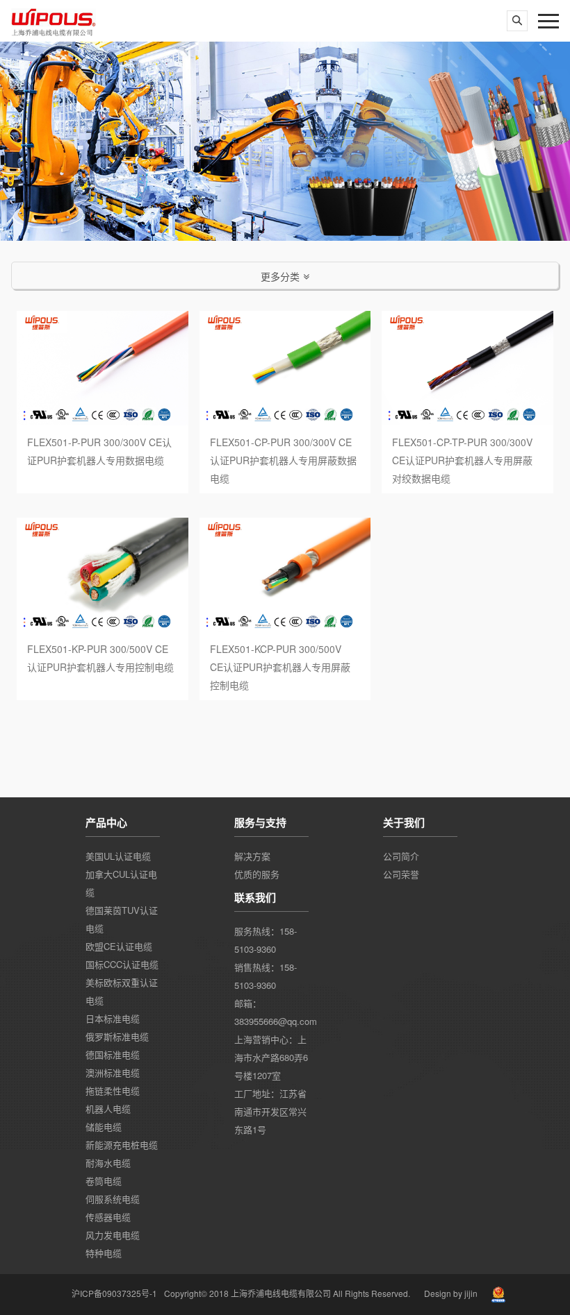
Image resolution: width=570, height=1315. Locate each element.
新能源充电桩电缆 (122, 1144)
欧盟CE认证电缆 (119, 946)
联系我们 (255, 897)
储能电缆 (104, 1126)
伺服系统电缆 (113, 1198)
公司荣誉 (401, 874)
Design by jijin (451, 1293)
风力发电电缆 (113, 1234)
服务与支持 (260, 822)
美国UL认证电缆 (118, 856)
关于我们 (404, 822)
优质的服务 (256, 874)
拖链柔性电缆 (113, 1090)
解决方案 (252, 856)
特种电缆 (104, 1252)
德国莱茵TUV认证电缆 (122, 919)
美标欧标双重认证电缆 (122, 991)
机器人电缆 (108, 1108)
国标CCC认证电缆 (122, 964)
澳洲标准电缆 (113, 1072)
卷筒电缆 (104, 1180)
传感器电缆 (108, 1216)
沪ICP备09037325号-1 (114, 1293)
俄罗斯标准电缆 (117, 1036)
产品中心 (106, 822)
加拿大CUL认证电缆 (121, 883)
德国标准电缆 (113, 1054)
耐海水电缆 (108, 1162)
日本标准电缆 (113, 1018)
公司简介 (401, 856)
